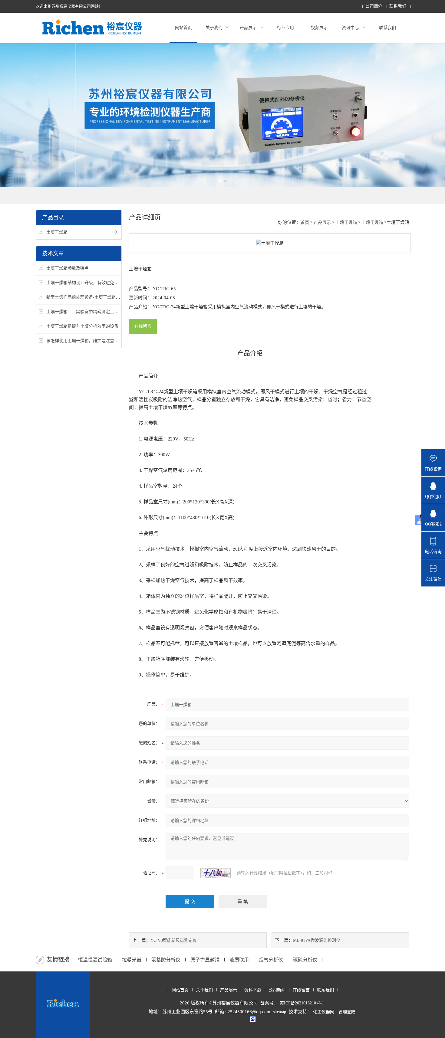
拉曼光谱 (131, 959)
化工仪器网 (323, 1012)
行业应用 (285, 27)
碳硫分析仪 (305, 959)
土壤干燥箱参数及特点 (67, 268)
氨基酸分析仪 (165, 959)
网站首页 (183, 27)
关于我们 (214, 27)
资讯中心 (350, 27)
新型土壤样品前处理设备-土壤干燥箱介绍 (85, 297)
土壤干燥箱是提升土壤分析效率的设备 (82, 326)
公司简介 (373, 6)
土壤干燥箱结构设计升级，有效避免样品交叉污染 (93, 282)
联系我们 (397, 6)
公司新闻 (277, 990)
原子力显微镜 (204, 959)
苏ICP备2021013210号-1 (302, 1003)
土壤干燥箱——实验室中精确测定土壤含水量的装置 (95, 311)
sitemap (279, 1012)
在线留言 (142, 326)
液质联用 (239, 959)
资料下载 (252, 990)
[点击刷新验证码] (215, 873)
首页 (305, 222)
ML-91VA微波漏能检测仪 (316, 940)
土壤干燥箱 (57, 232)
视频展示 (319, 27)
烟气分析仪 (271, 959)
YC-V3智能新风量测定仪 (173, 940)
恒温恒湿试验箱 (95, 959)
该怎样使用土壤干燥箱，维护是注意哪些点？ (88, 341)
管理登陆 (346, 1012)
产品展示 (248, 27)
